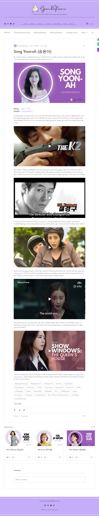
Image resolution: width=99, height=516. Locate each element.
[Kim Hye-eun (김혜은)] (81, 438)
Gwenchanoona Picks (22, 32)
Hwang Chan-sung (20, 399)
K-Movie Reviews (56, 32)
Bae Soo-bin (30, 387)
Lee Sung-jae (75, 395)
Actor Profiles (17, 403)
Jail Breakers (48, 391)
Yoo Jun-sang (48, 387)
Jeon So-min (70, 387)
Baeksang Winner (36, 383)
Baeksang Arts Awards (21, 383)
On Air (78, 387)
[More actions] (84, 46)
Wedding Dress (65, 391)
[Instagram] (5, 24)
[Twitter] (11, 24)
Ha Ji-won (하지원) (45, 449)
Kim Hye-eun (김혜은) (77, 449)
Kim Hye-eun (28, 395)
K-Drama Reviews (40, 32)
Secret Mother (38, 391)
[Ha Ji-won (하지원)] (50, 438)
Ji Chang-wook (48, 383)
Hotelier (28, 391)
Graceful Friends (40, 395)
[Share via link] (24, 410)
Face (56, 391)
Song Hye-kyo (68, 383)
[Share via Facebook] (15, 410)
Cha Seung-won (19, 387)
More (83, 32)
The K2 (40, 387)
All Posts (7, 32)
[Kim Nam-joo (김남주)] (18, 438)
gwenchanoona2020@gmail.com (50, 501)
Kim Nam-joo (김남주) (14, 449)
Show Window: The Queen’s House (58, 395)
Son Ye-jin (58, 383)
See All (93, 427)
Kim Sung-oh (18, 395)
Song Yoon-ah (59, 387)
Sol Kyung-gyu (19, 391)
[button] (92, 32)
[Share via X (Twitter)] (19, 410)
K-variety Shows (72, 32)
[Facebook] (8, 24)
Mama (75, 391)
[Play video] (49, 146)
